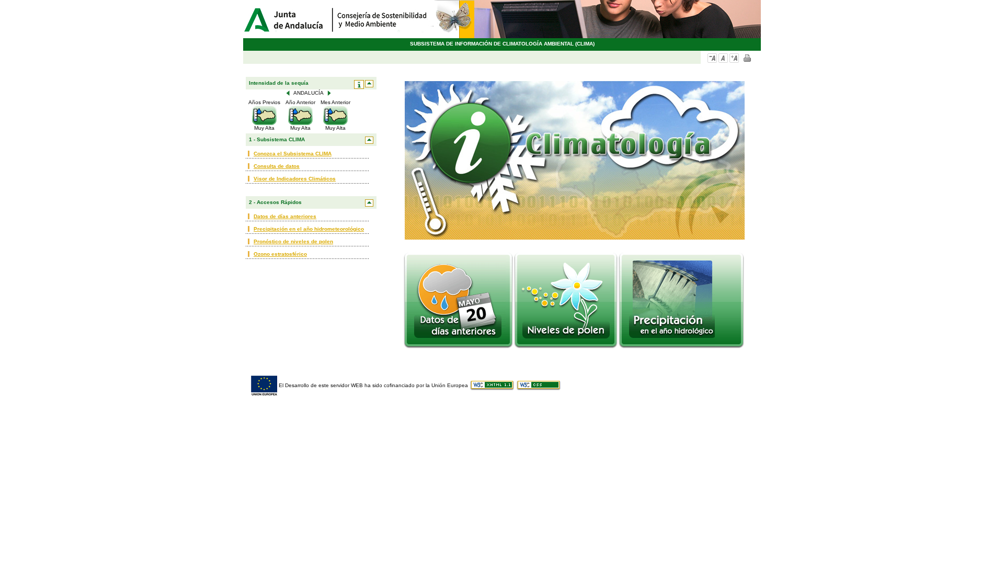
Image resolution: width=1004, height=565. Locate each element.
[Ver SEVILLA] (288, 93)
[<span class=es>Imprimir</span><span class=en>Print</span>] (747, 58)
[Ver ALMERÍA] (329, 93)
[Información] (359, 84)
